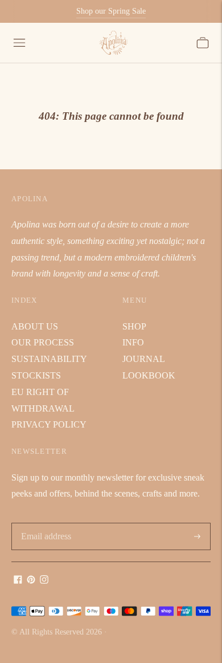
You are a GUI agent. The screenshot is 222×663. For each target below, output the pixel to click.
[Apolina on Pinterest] (31, 580)
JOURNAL (143, 359)
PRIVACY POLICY (49, 424)
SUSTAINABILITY (49, 359)
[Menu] (19, 42)
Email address (45, 523)
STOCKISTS (36, 375)
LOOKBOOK (148, 375)
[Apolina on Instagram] (44, 580)
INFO (133, 342)
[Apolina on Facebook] (18, 580)
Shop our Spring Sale (111, 11)
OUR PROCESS (42, 342)
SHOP (134, 326)
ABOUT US (34, 326)
